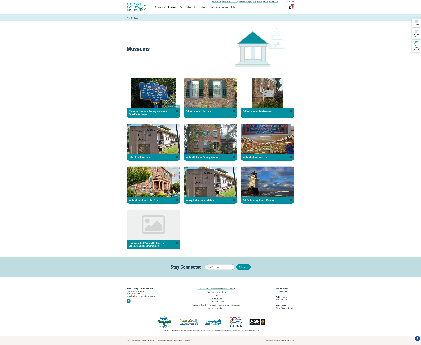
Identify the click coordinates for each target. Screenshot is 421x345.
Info (233, 7)
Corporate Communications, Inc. (283, 340)
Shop (203, 7)
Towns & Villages (245, 2)
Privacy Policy (178, 340)
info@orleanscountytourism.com (142, 296)
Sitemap (187, 340)
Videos (265, 2)
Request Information (216, 292)
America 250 (216, 2)
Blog (254, 2)
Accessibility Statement (165, 340)
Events (259, 2)
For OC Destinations (216, 302)
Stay (189, 7)
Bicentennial (273, 2)
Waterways (160, 7)
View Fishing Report (285, 308)
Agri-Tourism (222, 7)
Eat (195, 7)
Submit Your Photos (216, 308)
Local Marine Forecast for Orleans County (216, 289)
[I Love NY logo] (291, 7)
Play (181, 7)
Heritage (172, 7)
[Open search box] (284, 2)
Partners (216, 295)
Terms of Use (216, 298)
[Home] (127, 18)
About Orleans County (230, 2)
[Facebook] (129, 301)
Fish (211, 7)
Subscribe (243, 267)
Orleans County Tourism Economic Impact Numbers (216, 305)
